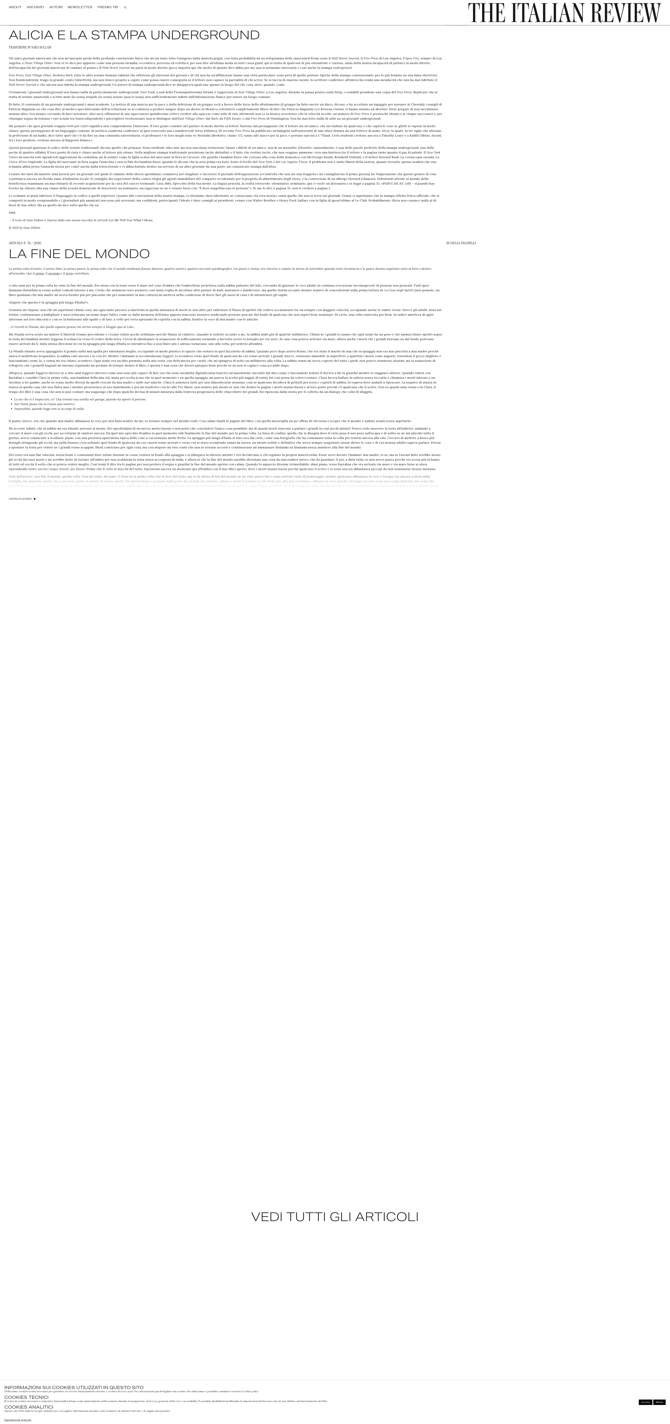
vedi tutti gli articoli (335, 1217)
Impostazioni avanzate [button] (17, 1420)
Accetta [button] (645, 1402)
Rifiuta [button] (659, 1402)
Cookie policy (250, 1391)
